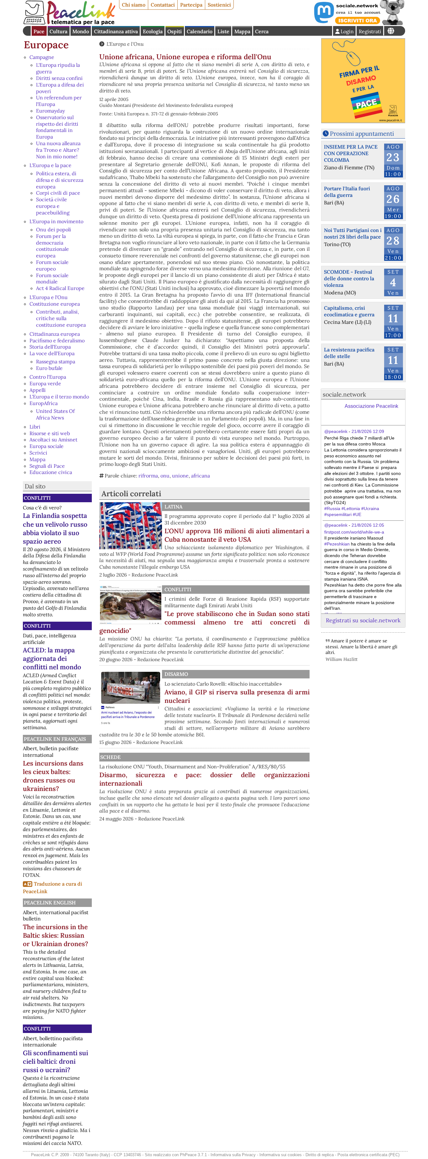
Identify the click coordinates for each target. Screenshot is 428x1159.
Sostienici (219, 5)
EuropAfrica (43, 403)
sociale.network (344, 394)
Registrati (370, 31)
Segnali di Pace (47, 466)
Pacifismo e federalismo (57, 340)
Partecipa (191, 5)
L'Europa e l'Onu (48, 297)
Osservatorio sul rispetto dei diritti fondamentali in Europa (57, 127)
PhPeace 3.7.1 (193, 1154)
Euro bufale (49, 368)
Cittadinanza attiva (116, 31)
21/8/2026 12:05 (368, 525)
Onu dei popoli (53, 229)
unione (180, 475)
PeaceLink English (50, 902)
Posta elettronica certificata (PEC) (368, 1154)
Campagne (41, 57)
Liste (223, 31)
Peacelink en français (55, 739)
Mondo (80, 31)
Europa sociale (46, 446)
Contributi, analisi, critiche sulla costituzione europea (61, 318)
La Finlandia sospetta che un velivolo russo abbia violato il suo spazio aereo (55, 528)
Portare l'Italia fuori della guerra (347, 191)
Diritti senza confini (59, 78)
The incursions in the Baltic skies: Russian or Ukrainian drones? (55, 935)
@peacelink (335, 431)
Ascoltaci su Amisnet (53, 439)
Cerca (262, 31)
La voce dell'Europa (52, 353)
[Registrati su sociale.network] (358, 23)
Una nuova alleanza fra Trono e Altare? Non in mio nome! (58, 150)
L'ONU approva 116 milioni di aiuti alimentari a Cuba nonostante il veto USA (237, 535)
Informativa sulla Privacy (233, 1154)
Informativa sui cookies (280, 1154)
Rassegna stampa (55, 361)
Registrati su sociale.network (363, 620)
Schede (110, 757)
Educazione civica (50, 472)
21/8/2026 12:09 (368, 431)
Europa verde (45, 383)
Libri (34, 427)
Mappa (242, 31)
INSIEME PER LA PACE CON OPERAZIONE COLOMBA (351, 153)
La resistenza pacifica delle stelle (349, 352)
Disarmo (176, 674)
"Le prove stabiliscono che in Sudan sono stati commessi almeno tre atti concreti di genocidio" (204, 622)
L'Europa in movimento (56, 221)
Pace (39, 31)
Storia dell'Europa (50, 347)
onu (165, 475)
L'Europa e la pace (50, 165)
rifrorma (148, 475)
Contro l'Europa (47, 377)
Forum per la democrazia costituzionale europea (52, 246)
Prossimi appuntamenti (362, 133)
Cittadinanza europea (54, 334)
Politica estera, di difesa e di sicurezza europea (59, 180)
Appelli (37, 390)
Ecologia (153, 31)
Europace (46, 44)
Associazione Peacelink (371, 406)
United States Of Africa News (55, 414)
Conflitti (37, 498)
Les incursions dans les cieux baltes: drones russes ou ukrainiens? (53, 776)
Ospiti (174, 31)
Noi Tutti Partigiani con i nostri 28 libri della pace (353, 233)
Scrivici (38, 453)
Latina (173, 506)
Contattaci (163, 5)
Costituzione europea (54, 304)
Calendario (199, 31)
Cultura (58, 31)
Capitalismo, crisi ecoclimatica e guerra (349, 311)
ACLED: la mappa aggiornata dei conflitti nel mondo (52, 658)
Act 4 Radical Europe (60, 288)
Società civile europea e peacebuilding (53, 206)
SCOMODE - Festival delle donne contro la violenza (349, 278)
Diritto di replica (319, 1154)
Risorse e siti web (49, 433)
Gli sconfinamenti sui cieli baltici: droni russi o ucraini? (55, 1061)
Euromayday (50, 111)
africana (200, 475)
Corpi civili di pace (58, 193)
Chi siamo (133, 5)
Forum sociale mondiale (52, 278)
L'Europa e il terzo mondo (59, 396)
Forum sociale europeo (52, 265)
